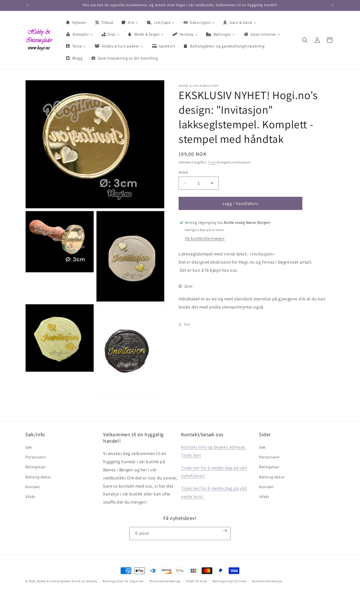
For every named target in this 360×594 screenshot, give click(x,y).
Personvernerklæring (164, 581)
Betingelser (35, 467)
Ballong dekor (38, 476)
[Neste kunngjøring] (333, 5)
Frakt (212, 162)
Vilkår (30, 496)
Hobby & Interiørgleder (54, 581)
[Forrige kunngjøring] (27, 5)
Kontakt (32, 486)
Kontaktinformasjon (267, 581)
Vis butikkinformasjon (205, 238)
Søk (28, 447)
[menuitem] (76, 22)
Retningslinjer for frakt (230, 581)
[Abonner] (225, 530)
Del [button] (187, 324)
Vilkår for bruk (196, 581)
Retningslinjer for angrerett (123, 581)
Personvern (35, 457)
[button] (305, 40)
